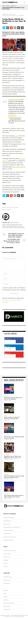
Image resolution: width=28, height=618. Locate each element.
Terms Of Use (7, 557)
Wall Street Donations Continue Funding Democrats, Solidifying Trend (14, 476)
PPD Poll (6, 563)
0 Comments (21, 15)
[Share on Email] (18, 27)
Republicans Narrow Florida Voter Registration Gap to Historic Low (12, 457)
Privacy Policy (7, 553)
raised (16, 136)
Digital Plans (7, 580)
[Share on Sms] (15, 27)
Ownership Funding (8, 540)
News (8, 5)
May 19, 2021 (6, 420)
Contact (6, 566)
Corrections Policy (8, 530)
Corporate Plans (8, 577)
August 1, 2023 (7, 400)
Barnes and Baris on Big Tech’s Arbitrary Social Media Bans (12, 417)
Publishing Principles (9, 517)
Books (5, 593)
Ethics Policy (7, 524)
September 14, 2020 (8, 478)
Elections (13, 5)
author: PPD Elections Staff (9, 15)
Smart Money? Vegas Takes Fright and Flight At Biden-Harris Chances (13, 496)
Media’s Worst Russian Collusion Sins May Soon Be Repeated (13, 398)
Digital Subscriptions (9, 603)
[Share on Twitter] (4, 27)
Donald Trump (5, 207)
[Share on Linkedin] (7, 27)
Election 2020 (14, 207)
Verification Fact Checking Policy (12, 527)
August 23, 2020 (7, 498)
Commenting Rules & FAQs (10, 550)
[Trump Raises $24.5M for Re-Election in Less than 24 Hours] (7, 216)
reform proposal (6, 209)
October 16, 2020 (8, 439)
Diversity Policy (7, 533)
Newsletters (7, 583)
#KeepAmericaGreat (14, 117)
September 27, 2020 (8, 459)
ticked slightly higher (18, 167)
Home (3, 5)
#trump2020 (12, 115)
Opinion (6, 396)
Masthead (6, 560)
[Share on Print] (22, 27)
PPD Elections (14, 222)
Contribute (6, 600)
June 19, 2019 (11, 14)
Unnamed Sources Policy (10, 536)
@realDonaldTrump (14, 99)
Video (5, 415)
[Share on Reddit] (11, 27)
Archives (6, 590)
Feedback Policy (7, 520)
